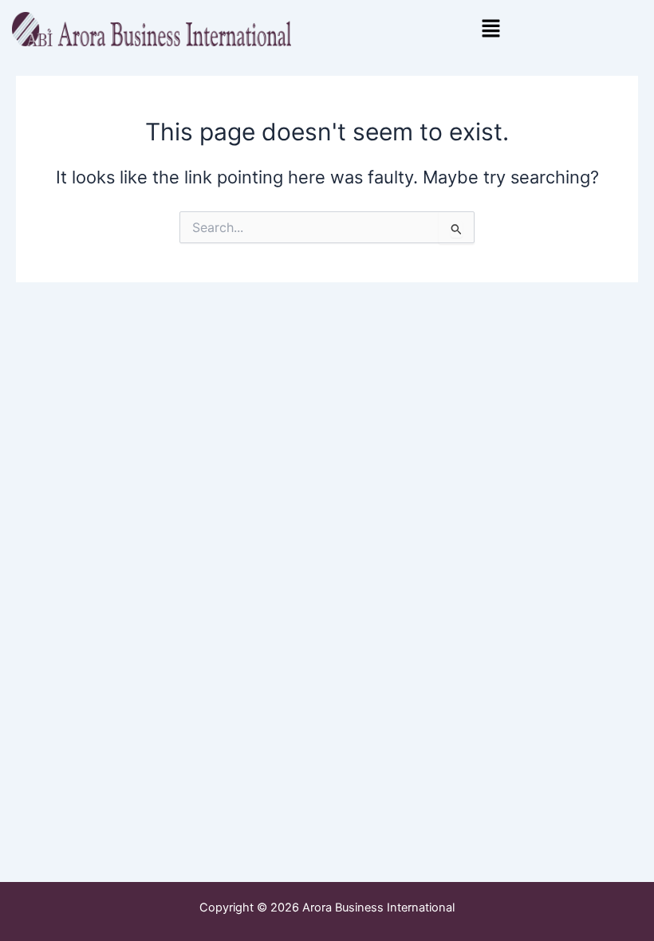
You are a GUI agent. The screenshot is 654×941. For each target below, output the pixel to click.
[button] (490, 29)
